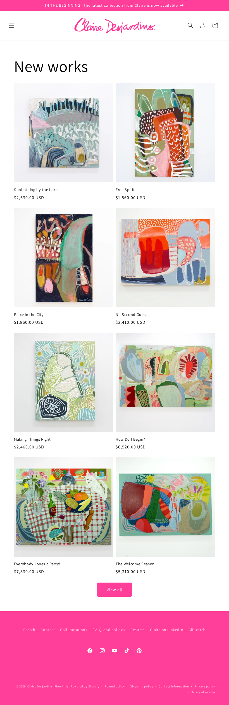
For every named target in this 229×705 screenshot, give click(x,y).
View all (115, 589)
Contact (47, 629)
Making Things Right (32, 439)
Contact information (174, 686)
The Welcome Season (135, 563)
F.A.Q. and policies (108, 629)
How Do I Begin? (130, 439)
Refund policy (115, 686)
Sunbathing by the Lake (36, 189)
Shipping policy (141, 686)
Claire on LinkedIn (166, 629)
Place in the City (29, 314)
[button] (12, 25)
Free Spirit (125, 189)
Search (29, 629)
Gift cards (197, 629)
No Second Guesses (133, 314)
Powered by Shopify (85, 686)
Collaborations (73, 629)
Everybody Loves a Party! (37, 563)
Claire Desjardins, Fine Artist (48, 686)
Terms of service (203, 692)
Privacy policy (204, 686)
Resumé (137, 629)
